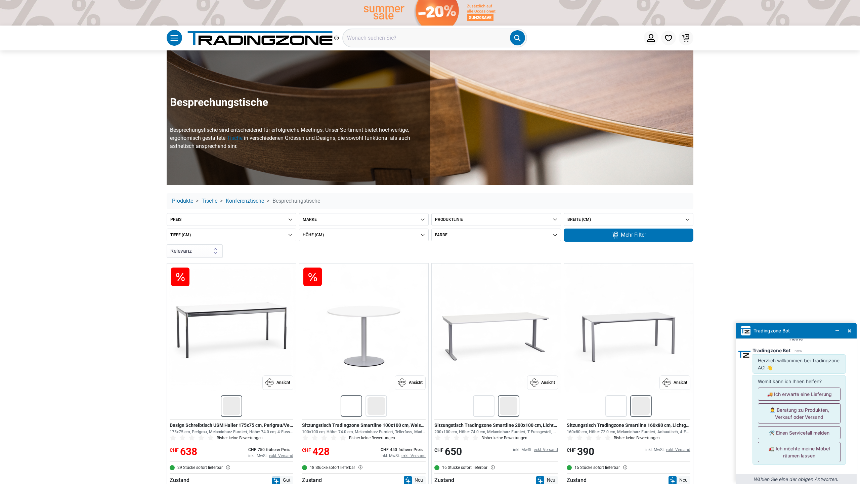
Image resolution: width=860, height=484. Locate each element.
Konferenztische (245, 201)
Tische (235, 138)
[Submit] (517, 37)
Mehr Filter (632, 235)
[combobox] (434, 38)
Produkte (182, 201)
